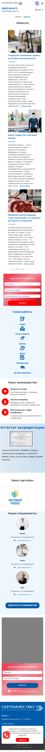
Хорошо (22, 740)
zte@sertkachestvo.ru (24, 594)
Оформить (22, 303)
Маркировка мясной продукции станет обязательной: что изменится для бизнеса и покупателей (24, 218)
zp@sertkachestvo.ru (24, 567)
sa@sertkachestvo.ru (24, 540)
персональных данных (31, 309)
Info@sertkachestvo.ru (10, 11)
